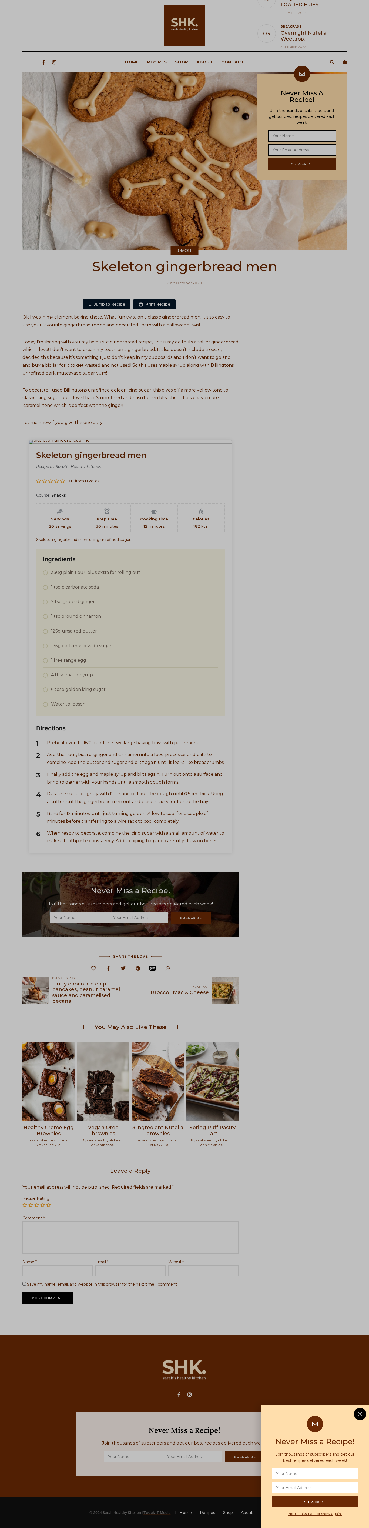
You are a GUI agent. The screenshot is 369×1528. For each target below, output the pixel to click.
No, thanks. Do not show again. (315, 1514)
